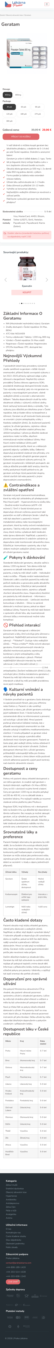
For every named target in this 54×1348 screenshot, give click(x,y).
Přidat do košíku (21, 136)
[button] (27, 292)
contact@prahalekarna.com (18, 1262)
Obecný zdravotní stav (14, 15)
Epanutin (27, 286)
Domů (2, 15)
